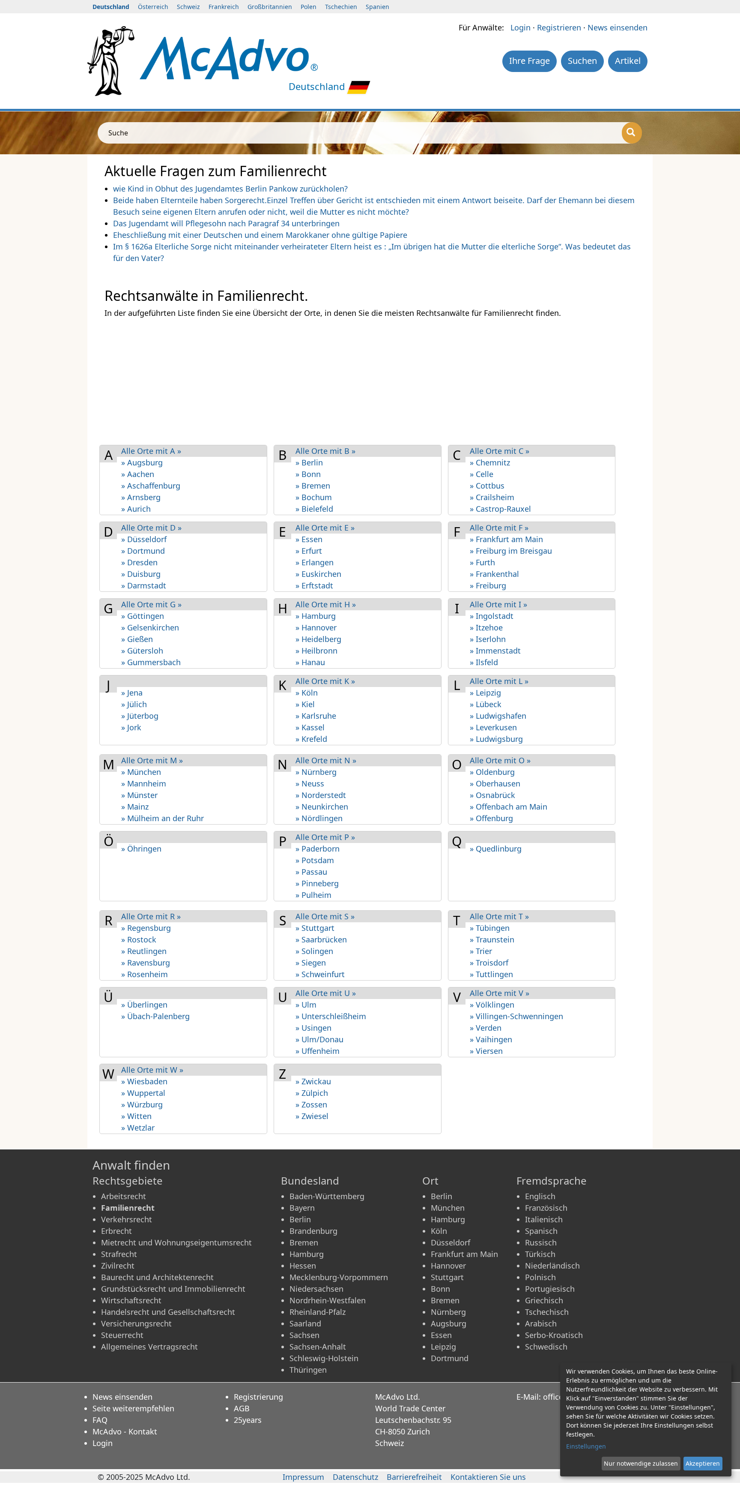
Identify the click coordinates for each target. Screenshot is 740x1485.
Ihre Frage (529, 60)
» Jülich (134, 704)
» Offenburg (491, 818)
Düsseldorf (450, 1242)
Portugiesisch (550, 1289)
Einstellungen (586, 1446)
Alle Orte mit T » (499, 916)
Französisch (546, 1208)
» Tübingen (490, 928)
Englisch (540, 1196)
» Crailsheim (492, 497)
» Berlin (309, 462)
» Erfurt (308, 551)
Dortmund (449, 1358)
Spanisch (541, 1231)
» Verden (485, 1028)
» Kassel (310, 727)
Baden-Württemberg (326, 1196)
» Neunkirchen (321, 806)
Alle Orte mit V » (499, 993)
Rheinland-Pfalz (317, 1312)
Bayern (302, 1208)
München (448, 1208)
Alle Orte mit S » (325, 916)
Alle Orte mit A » (151, 451)
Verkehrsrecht (126, 1219)
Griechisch (544, 1300)
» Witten (136, 1116)
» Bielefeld (314, 509)
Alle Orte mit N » (325, 760)
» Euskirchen (318, 574)
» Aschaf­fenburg (150, 485)
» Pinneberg (317, 883)
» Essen (308, 539)
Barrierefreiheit (414, 1477)
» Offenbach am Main (508, 806)
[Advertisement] (361, 381)
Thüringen (308, 1370)
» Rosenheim (144, 974)
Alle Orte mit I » (498, 604)
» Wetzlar (138, 1127)
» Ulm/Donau (319, 1039)
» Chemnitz (490, 462)
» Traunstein (492, 939)
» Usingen (313, 1028)
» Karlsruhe (315, 716)
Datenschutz (355, 1477)
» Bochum (313, 497)
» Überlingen (144, 1004)
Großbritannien (270, 7)
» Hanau (310, 662)
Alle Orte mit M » (152, 760)
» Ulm (305, 1004)
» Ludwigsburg (496, 739)
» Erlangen (314, 562)
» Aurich (136, 509)
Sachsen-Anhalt (317, 1346)
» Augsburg (142, 462)
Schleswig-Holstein (323, 1358)
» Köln (306, 692)
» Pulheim (313, 895)
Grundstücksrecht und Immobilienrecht (173, 1289)
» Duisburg (141, 574)
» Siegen (310, 962)
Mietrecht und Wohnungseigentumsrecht (176, 1242)
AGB (242, 1408)
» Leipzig (485, 692)
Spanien (377, 7)
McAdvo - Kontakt (124, 1431)
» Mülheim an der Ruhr (162, 818)
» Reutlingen (144, 951)
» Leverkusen (493, 727)
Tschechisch (547, 1312)
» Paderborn (317, 848)
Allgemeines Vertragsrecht (149, 1346)
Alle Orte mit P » (325, 837)
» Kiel (305, 704)
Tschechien (341, 7)
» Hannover (316, 627)
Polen (308, 7)
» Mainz (135, 806)
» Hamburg (315, 616)
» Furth (482, 562)
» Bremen (312, 485)
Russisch (541, 1242)
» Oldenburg (492, 772)
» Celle (481, 474)
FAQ (99, 1420)
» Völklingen (492, 1004)
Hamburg (306, 1254)
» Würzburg (142, 1104)
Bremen (303, 1242)
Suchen (582, 60)
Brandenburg (313, 1231)
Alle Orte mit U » (325, 993)
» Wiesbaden (144, 1081)
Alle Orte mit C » (499, 451)
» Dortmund (143, 551)
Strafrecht (119, 1254)
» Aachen (137, 474)
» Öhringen (141, 848)
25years (248, 1420)
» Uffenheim (317, 1051)
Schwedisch (546, 1346)
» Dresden (139, 562)
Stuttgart (447, 1277)
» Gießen (137, 639)
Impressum (303, 1477)
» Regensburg (146, 928)
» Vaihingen (491, 1039)
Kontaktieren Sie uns (488, 1477)
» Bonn (308, 474)
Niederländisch (552, 1265)
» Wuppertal (143, 1093)
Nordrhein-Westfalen (327, 1300)
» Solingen (314, 951)
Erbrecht (116, 1231)
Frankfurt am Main (464, 1254)
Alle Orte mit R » (151, 916)
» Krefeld (311, 739)
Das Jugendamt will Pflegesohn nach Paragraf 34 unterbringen (226, 223)
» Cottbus (487, 485)
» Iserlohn (488, 639)
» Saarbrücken (321, 939)
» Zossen (311, 1104)
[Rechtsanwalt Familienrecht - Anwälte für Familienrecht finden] (229, 57)
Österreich (153, 7)
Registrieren (559, 27)
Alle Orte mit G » (151, 604)
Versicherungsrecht (136, 1323)
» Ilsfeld (484, 662)
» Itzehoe (486, 627)
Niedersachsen (316, 1289)
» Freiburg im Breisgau (511, 551)
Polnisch (540, 1277)
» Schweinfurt (320, 974)
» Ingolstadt (491, 616)
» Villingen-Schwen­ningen (516, 1016)
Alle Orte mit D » (151, 527)
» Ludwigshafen (498, 716)
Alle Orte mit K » (325, 681)
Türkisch (540, 1254)
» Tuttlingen (491, 974)
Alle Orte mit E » (325, 527)
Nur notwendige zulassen (641, 1463)
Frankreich (224, 7)
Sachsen (304, 1335)
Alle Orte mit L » (499, 681)
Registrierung (258, 1397)
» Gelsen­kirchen (150, 627)
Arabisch (541, 1323)
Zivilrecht (117, 1265)
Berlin (300, 1219)
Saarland (305, 1323)
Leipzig (443, 1346)
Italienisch (544, 1219)
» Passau (311, 872)
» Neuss (309, 783)
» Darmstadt (143, 585)
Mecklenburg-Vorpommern (338, 1277)
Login (520, 27)
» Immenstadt (495, 650)
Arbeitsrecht (123, 1196)
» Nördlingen (319, 818)
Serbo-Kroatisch (554, 1335)
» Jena (132, 692)
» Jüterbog (139, 716)
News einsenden (618, 27)
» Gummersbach (151, 662)
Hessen (302, 1265)
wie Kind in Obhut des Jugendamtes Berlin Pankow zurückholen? (230, 188)
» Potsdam (314, 860)
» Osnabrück (492, 795)
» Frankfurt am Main (506, 539)
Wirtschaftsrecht (131, 1300)
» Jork (131, 727)
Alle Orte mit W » (152, 1070)
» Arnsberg (141, 497)
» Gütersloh (142, 650)
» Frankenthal (494, 574)
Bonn (440, 1289)
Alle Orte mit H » (325, 604)
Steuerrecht (122, 1335)
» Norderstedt (320, 795)
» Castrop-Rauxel (500, 509)
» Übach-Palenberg (155, 1016)
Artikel (628, 60)
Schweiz (188, 7)
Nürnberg (448, 1312)
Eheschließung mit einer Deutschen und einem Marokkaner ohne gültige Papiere (260, 235)
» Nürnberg (316, 772)
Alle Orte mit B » (325, 451)
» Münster (139, 795)
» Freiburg (488, 585)
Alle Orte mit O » (500, 760)
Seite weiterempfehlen (133, 1408)
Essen (441, 1335)
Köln (439, 1231)
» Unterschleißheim (330, 1016)
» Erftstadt (314, 585)
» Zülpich (311, 1093)
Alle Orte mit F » (499, 527)
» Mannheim (143, 783)
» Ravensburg (145, 962)
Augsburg (448, 1323)
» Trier (481, 951)
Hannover (448, 1265)
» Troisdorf (489, 962)
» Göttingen (142, 616)
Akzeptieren (703, 1463)
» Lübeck (485, 704)
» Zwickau (313, 1081)
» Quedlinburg (496, 848)
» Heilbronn (316, 650)
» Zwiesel (311, 1116)
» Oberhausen (495, 783)
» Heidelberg (318, 639)
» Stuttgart (314, 928)
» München (141, 772)
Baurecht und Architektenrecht (157, 1277)
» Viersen (486, 1051)
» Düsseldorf (144, 539)
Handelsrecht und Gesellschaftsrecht (168, 1312)
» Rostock (138, 939)
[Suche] (632, 133)
